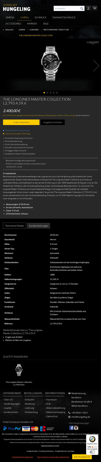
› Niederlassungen (11, 403)
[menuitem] (69, 8)
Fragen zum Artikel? (14, 337)
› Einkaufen (29, 399)
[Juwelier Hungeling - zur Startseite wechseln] (16, 7)
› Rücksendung (31, 412)
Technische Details (14, 225)
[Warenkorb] (94, 8)
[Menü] (96, 436)
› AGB (47, 403)
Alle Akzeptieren (82, 456)
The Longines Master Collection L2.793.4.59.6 (19, 383)
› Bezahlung (29, 403)
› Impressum (51, 399)
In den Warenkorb (21, 122)
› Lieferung (29, 408)
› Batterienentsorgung (55, 412)
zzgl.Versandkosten (82, 115)
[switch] (92, 452)
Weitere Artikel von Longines (18, 340)
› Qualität (7, 408)
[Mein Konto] (88, 8)
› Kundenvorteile (10, 412)
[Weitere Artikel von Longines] (93, 42)
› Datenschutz (51, 416)
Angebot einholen (52, 122)
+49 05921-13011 (79, 412)
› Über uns (8, 399)
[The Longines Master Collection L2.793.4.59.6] (19, 370)
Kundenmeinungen (38, 225)
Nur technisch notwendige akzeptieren (53, 457)
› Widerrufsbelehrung (55, 408)
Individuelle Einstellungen (22, 457)
